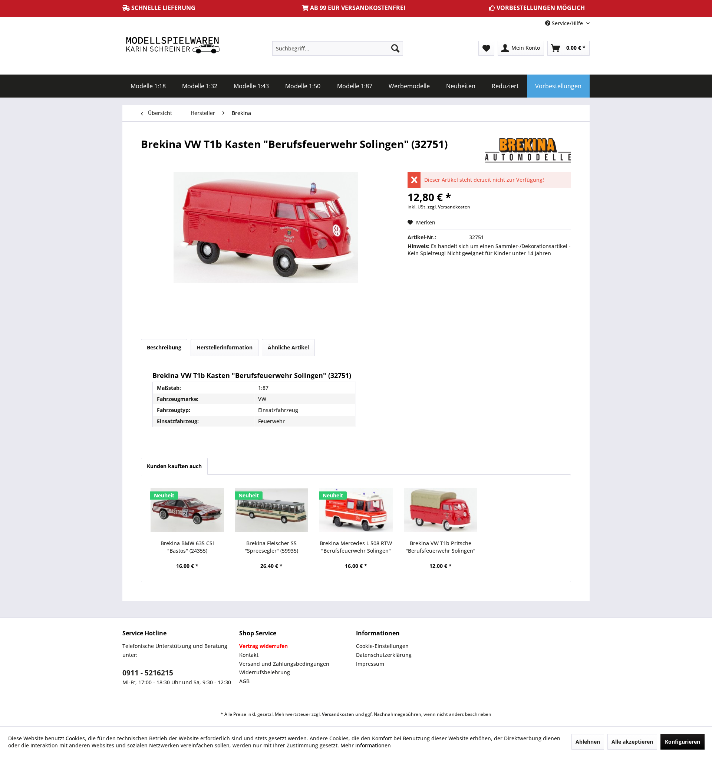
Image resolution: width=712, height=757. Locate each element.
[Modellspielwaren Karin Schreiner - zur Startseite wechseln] (172, 46)
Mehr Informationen (365, 745)
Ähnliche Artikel (288, 347)
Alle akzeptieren (632, 741)
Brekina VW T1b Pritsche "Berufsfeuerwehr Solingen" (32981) (440, 547)
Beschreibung (164, 347)
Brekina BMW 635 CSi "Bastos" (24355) (187, 547)
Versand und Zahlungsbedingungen (284, 663)
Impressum (370, 663)
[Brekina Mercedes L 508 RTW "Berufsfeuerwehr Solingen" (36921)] (356, 510)
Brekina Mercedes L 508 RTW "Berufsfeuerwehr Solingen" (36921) (356, 547)
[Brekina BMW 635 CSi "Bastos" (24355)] (187, 510)
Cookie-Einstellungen (382, 645)
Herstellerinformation (225, 347)
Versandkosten (338, 714)
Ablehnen (588, 741)
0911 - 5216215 (147, 673)
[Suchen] (395, 48)
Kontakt (248, 654)
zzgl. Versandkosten (449, 207)
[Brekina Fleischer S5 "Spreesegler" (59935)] (272, 510)
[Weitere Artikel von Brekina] (528, 151)
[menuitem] (337, 48)
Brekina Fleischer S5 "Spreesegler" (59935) (271, 547)
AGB (244, 681)
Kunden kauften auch (174, 466)
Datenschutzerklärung (384, 654)
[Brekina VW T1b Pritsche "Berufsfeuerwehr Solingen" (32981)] (440, 510)
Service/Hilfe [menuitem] (567, 23)
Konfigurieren (682, 741)
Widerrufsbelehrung (264, 672)
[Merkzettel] (486, 48)
